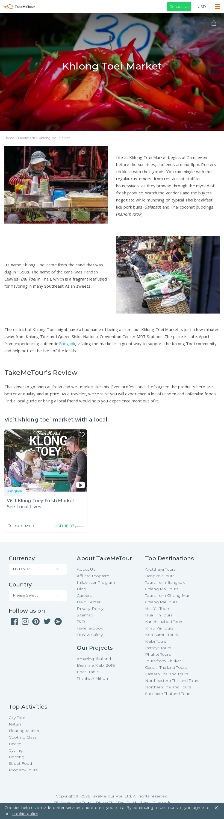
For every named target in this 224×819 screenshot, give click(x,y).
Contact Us (179, 6)
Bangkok (67, 343)
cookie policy (25, 813)
